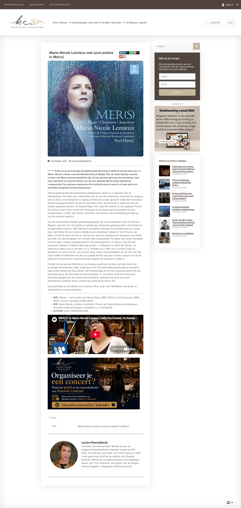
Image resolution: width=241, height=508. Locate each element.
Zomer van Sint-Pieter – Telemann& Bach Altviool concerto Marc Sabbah (183, 222)
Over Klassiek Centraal (59, 4)
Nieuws (63, 22)
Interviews (93, 22)
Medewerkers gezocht (14, 4)
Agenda (143, 22)
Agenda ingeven (36, 4)
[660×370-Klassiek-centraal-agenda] (94, 408)
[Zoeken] (196, 46)
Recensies (116, 22)
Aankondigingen (79, 22)
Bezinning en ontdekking (183, 233)
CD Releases (132, 22)
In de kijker (105, 22)
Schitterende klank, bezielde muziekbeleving (183, 208)
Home (56, 22)
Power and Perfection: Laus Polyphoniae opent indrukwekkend (183, 196)
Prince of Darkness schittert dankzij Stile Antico (181, 182)
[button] (237, 5)
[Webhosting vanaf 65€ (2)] (177, 150)
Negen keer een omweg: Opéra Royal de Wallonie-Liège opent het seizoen (183, 169)
